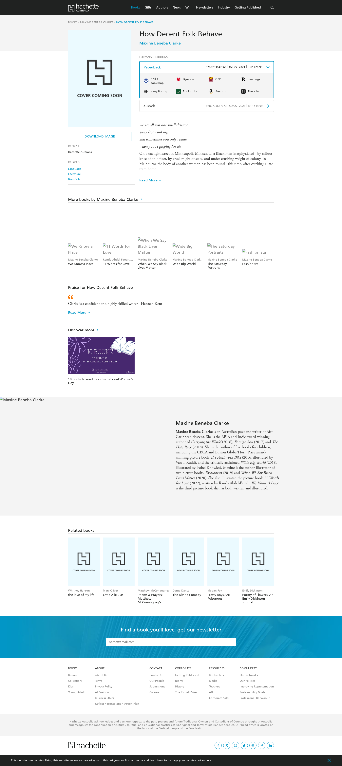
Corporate (183, 668)
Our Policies (247, 681)
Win (188, 7)
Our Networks (249, 675)
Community (248, 668)
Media (213, 681)
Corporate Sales (219, 698)
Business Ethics (104, 698)
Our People (156, 681)
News (177, 7)
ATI (211, 692)
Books (135, 7)
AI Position (102, 692)
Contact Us (156, 675)
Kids (70, 686)
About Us (101, 675)
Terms (98, 681)
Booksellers (216, 675)
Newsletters (204, 7)
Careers (154, 692)
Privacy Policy (103, 686)
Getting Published (248, 7)
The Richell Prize (186, 692)
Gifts (148, 7)
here (208, 760)
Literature (74, 174)
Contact (155, 668)
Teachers (214, 686)
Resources (216, 668)
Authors (162, 7)
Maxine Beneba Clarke (160, 43)
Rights (179, 681)
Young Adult (76, 692)
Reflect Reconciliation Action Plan (117, 703)
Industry (224, 7)
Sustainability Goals (252, 692)
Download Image (100, 136)
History (179, 686)
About (99, 668)
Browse (73, 675)
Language (74, 169)
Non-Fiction (75, 179)
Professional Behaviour (255, 698)
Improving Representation (257, 686)
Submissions (157, 686)
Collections (75, 681)
